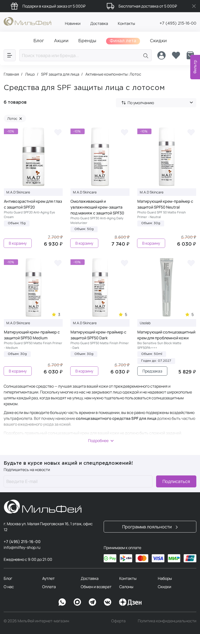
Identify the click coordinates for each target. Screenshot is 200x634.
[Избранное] (176, 55)
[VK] (107, 602)
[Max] (77, 602)
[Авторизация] (161, 55)
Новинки (72, 23)
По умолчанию (141, 102)
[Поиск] (146, 55)
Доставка (99, 23)
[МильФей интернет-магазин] (27, 21)
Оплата (49, 586)
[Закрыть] (194, 6)
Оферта (118, 621)
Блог (8, 578)
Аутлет (48, 578)
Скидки (164, 586)
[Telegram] (92, 602)
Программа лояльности (147, 527)
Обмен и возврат (96, 586)
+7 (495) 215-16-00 (178, 23)
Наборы (165, 578)
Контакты (126, 23)
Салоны (126, 586)
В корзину (18, 243)
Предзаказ (152, 371)
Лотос (14, 118)
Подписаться (176, 481)
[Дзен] (130, 602)
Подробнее (98, 440)
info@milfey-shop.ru (22, 547)
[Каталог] (10, 55)
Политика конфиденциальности (167, 621)
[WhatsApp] (62, 602)
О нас (9, 586)
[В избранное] (57, 132)
